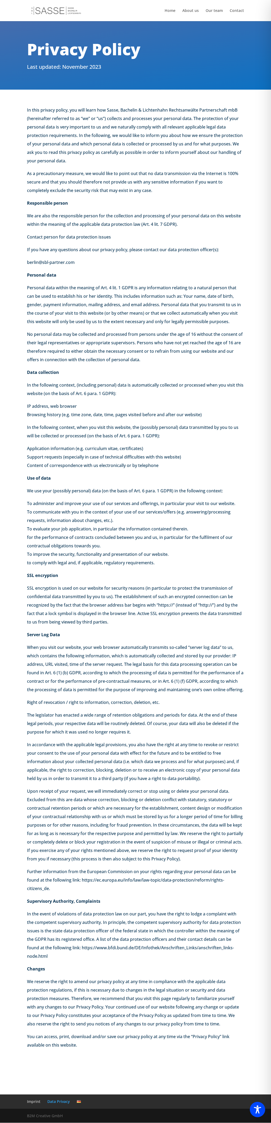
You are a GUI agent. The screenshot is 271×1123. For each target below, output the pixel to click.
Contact (237, 11)
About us (190, 11)
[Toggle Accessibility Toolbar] (257, 1109)
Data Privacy (58, 1101)
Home (170, 11)
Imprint (33, 1101)
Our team (214, 11)
